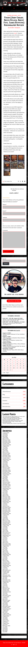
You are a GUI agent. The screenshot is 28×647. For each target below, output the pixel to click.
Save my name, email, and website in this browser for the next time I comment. (13, 226)
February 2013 (6, 575)
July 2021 (5, 504)
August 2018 (6, 525)
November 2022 (7, 485)
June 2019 (5, 517)
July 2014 (5, 567)
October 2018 (6, 523)
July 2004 (5, 618)
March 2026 (6, 438)
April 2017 (5, 541)
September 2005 (7, 615)
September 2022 (7, 488)
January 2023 (6, 483)
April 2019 (5, 518)
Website (5, 217)
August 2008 (6, 601)
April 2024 (5, 465)
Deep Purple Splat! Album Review (10, 420)
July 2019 (5, 516)
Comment (5, 230)
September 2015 (7, 554)
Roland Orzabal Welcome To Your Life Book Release (14, 335)
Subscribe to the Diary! (14, 301)
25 (14, 368)
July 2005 (5, 617)
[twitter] (14, 644)
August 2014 (6, 566)
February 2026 (6, 440)
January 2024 (6, 469)
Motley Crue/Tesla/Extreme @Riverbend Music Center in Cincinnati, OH (13, 320)
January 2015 (6, 561)
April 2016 (5, 551)
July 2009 (5, 598)
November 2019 (6, 511)
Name (5, 204)
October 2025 (6, 443)
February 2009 (6, 600)
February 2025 (6, 453)
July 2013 (5, 573)
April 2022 (5, 494)
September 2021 (7, 501)
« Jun (4, 372)
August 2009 (6, 596)
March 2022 (6, 495)
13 (20, 363)
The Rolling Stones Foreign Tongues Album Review (12, 422)
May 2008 (5, 604)
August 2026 (6, 432)
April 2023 (5, 479)
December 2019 (6, 510)
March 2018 (5, 531)
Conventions (6, 403)
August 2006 (6, 613)
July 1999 (5, 631)
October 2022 (6, 487)
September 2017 (7, 535)
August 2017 (6, 536)
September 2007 (7, 608)
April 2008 (5, 605)
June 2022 (5, 491)
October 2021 (6, 500)
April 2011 (5, 586)
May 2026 (5, 436)
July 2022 (5, 490)
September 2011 (6, 581)
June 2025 (5, 448)
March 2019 (5, 519)
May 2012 (5, 578)
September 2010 (7, 592)
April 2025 (5, 450)
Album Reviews (12, 15)
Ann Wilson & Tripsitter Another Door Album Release (12, 341)
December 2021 (6, 498)
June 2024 (5, 462)
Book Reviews (6, 397)
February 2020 (6, 508)
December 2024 (6, 455)
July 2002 (5, 624)
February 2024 (6, 467)
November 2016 (6, 543)
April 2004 (5, 619)
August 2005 (6, 616)
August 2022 (6, 489)
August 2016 (6, 546)
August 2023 (6, 475)
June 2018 (5, 528)
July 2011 (5, 583)
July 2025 (5, 447)
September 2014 (7, 565)
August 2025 (6, 446)
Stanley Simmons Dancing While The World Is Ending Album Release (14, 347)
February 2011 (6, 588)
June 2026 (5, 435)
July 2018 (5, 526)
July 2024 (5, 461)
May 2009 (5, 599)
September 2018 (7, 524)
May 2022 (5, 493)
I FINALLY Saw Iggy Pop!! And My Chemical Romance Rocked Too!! (12, 419)
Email (5, 211)
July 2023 (5, 476)
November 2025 (7, 442)
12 (17, 363)
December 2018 (6, 522)
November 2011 (6, 579)
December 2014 (6, 563)
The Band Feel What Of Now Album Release (14, 343)
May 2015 (5, 559)
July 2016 (5, 547)
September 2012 (7, 576)
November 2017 (6, 532)
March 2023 (6, 481)
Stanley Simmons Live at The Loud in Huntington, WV (12, 324)
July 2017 (5, 537)
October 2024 (6, 458)
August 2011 (6, 582)
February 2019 (6, 520)
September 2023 (7, 473)
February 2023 (6, 482)
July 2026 (5, 434)
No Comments (17, 27)
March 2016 (5, 552)
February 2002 (6, 625)
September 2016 (7, 545)
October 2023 (6, 472)
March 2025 (6, 452)
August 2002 (6, 623)
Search (4, 259)
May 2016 (5, 549)
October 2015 (6, 553)
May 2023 (5, 478)
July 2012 (5, 577)
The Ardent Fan (8, 181)
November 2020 (7, 507)
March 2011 (5, 587)
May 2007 (5, 612)
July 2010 (5, 593)
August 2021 (6, 502)
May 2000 (5, 630)
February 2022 (6, 496)
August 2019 (6, 514)
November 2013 (6, 570)
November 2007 (7, 606)
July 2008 (5, 602)
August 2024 (6, 460)
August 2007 (6, 610)
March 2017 (5, 542)
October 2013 (6, 571)
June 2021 (5, 505)
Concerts (5, 400)
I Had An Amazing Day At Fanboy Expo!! (11, 423)
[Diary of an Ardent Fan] (14, 3)
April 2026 (5, 437)
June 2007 (5, 611)
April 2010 (5, 594)
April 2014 (5, 569)
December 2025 (6, 441)
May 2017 (5, 540)
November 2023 (7, 471)
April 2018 (5, 530)
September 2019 (7, 513)
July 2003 (5, 622)
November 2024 (7, 456)
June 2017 (5, 539)
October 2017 (6, 534)
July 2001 (5, 627)
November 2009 (7, 595)
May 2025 (5, 449)
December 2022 (6, 484)
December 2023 (6, 470)
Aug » (7, 372)
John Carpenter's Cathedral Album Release (14, 337)
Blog (19, 15)
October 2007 (6, 607)
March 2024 (6, 466)
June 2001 (5, 628)
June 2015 (5, 558)
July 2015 (5, 557)
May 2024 (5, 464)
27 (20, 368)
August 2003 (6, 621)
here (15, 33)
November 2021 (6, 499)
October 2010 (6, 590)
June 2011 (5, 584)
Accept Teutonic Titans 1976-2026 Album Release (13, 350)
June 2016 (5, 548)
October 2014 (6, 564)
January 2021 (6, 506)
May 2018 (5, 529)
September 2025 (7, 444)
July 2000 (5, 629)
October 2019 (6, 512)
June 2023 (5, 477)
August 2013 (6, 572)
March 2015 (5, 560)
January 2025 (6, 454)
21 (23, 365)
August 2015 (6, 555)
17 (10, 365)
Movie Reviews (6, 406)
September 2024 (7, 459)
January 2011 (6, 589)
